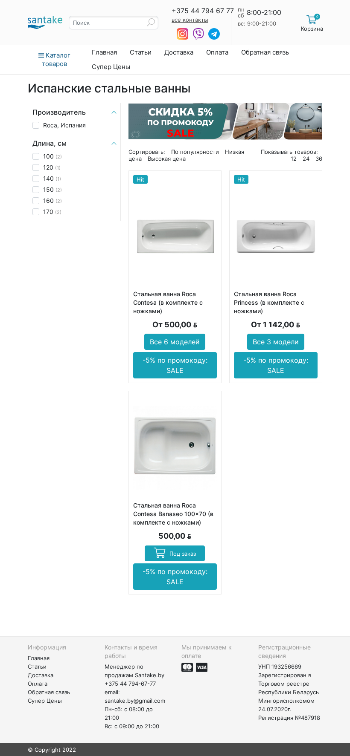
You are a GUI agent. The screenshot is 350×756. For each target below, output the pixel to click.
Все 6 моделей (175, 342)
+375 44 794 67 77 (203, 10)
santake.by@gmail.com (135, 700)
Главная (104, 52)
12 (294, 158)
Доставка (178, 52)
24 (306, 158)
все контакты (190, 19)
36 (318, 158)
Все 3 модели (276, 342)
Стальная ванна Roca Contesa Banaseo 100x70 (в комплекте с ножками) (173, 514)
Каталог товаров (56, 59)
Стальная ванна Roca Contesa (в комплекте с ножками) (168, 302)
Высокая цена (167, 158)
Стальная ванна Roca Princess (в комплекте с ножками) (269, 302)
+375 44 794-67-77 (130, 683)
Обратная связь (265, 52)
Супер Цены (111, 67)
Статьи (141, 52)
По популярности (195, 151)
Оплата (217, 52)
